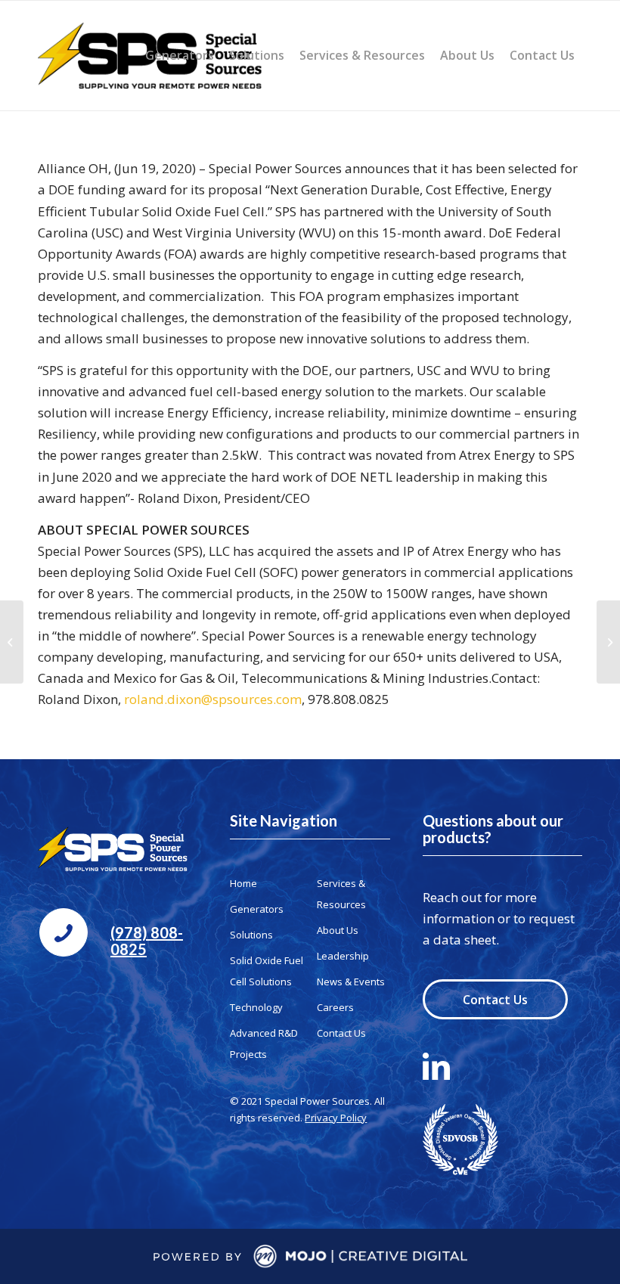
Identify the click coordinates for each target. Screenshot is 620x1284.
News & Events (351, 981)
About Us (337, 930)
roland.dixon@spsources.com (213, 699)
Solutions (251, 934)
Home (243, 883)
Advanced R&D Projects (264, 1043)
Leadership (343, 956)
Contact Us (341, 1033)
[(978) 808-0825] (63, 932)
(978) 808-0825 (146, 940)
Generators (257, 909)
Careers (335, 1007)
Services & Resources (341, 893)
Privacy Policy (336, 1117)
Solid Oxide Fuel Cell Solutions (266, 971)
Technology (256, 1007)
